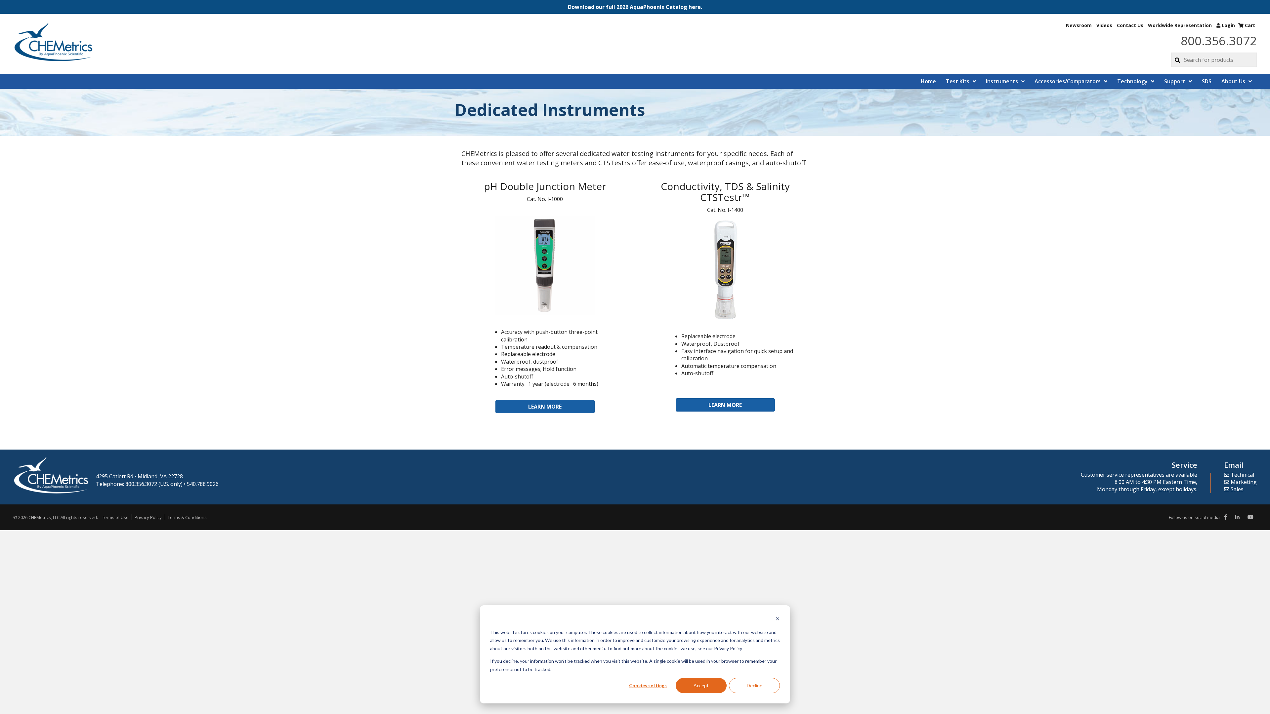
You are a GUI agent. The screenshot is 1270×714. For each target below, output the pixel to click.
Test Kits (957, 81)
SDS (1206, 81)
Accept (701, 685)
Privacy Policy (148, 517)
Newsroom (1079, 25)
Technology (1132, 81)
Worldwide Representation (1180, 25)
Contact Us (1130, 25)
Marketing (1243, 482)
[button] (635, 7)
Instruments (1002, 81)
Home (928, 81)
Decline (754, 685)
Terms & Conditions (187, 517)
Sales (1236, 489)
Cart (1249, 25)
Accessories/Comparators (1068, 81)
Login (1227, 25)
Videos (1104, 25)
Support (1174, 81)
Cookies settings (648, 685)
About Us (1233, 81)
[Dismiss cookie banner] (777, 619)
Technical (1241, 474)
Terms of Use (115, 517)
